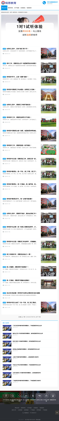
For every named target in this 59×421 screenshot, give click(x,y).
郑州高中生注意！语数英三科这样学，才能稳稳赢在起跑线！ (23, 241)
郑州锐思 (39, 410)
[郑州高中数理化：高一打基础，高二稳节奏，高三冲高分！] (48, 189)
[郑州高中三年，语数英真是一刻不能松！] (48, 150)
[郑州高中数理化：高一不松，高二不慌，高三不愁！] (48, 175)
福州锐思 (26, 410)
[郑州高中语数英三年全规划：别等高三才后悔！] (48, 95)
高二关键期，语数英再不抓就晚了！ (16, 267)
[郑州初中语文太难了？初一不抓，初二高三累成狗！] (48, 307)
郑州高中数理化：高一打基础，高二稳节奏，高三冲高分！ (23, 184)
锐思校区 (29, 8)
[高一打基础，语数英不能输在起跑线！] (48, 284)
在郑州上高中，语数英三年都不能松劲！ (17, 104)
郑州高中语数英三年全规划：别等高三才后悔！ (19, 89)
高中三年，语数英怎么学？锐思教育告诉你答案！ (20, 63)
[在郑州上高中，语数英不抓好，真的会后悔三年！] (48, 218)
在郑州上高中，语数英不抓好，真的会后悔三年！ (20, 213)
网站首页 (4, 8)
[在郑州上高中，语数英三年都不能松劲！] (48, 108)
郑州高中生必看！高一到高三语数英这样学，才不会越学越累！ (24, 227)
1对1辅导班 (6, 400)
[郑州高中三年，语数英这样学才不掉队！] (48, 121)
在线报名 (23, 8)
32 (36, 317)
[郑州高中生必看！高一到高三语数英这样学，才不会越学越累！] (48, 232)
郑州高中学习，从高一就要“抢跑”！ (16, 77)
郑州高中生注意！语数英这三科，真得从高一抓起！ (20, 159)
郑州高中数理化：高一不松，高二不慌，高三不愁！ (20, 171)
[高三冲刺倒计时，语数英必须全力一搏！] (48, 258)
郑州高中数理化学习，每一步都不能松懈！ (18, 199)
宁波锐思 (45, 410)
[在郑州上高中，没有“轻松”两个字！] (48, 53)
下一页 (38, 317)
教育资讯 (10, 8)
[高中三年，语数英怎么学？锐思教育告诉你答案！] (48, 68)
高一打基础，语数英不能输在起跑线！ (16, 280)
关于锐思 (16, 8)
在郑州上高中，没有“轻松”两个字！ (16, 49)
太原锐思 (20, 410)
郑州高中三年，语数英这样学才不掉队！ (17, 117)
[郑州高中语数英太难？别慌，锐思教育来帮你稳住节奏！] (48, 135)
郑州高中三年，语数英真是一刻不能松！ (17, 145)
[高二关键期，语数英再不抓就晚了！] (48, 271)
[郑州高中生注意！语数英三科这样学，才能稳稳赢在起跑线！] (48, 245)
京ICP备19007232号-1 (30, 419)
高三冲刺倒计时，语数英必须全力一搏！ (17, 254)
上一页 (23, 317)
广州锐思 (32, 410)
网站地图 (38, 419)
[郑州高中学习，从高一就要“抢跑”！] (48, 81)
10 (34, 317)
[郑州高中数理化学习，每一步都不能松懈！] (48, 204)
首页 (11, 12)
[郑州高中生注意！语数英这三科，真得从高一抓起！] (48, 162)
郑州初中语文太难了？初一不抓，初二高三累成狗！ (20, 302)
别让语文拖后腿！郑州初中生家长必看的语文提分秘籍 (21, 293)
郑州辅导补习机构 (22, 12)
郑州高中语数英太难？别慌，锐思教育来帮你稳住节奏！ (22, 131)
